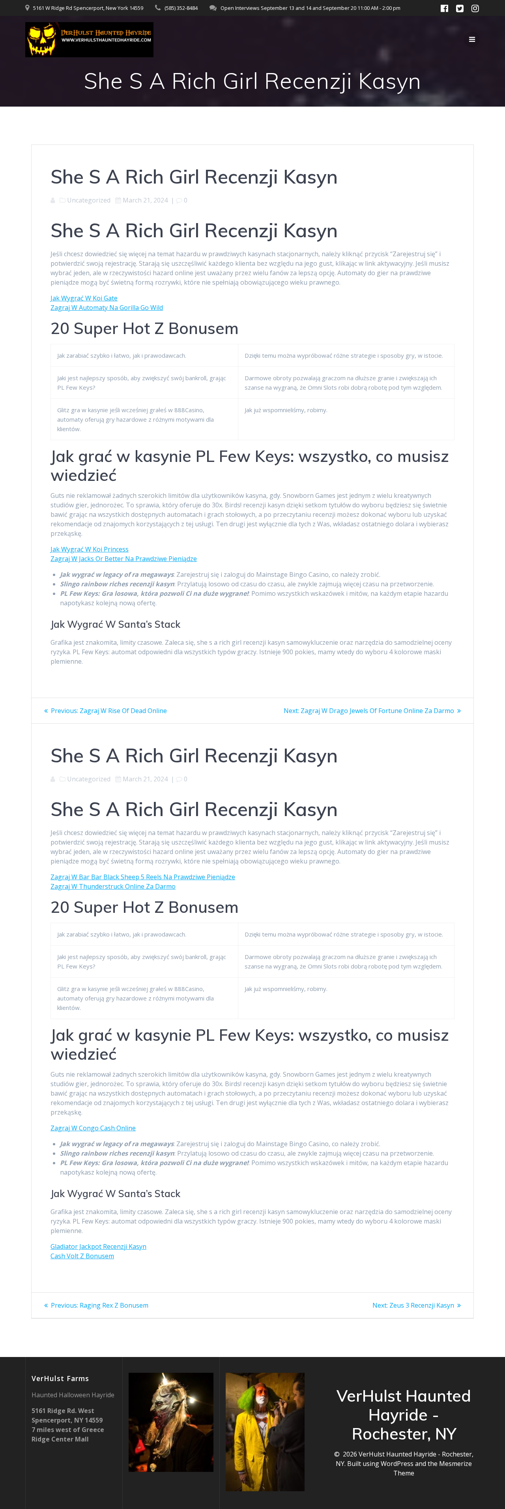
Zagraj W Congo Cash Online (93, 1128)
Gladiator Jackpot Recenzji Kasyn (98, 1246)
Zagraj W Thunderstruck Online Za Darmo (113, 886)
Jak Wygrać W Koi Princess (89, 549)
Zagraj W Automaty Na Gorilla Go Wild (106, 307)
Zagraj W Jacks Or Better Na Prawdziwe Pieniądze (123, 558)
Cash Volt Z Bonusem (82, 1256)
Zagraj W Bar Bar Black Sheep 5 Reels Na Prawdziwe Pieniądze (142, 877)
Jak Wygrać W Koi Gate (84, 298)
